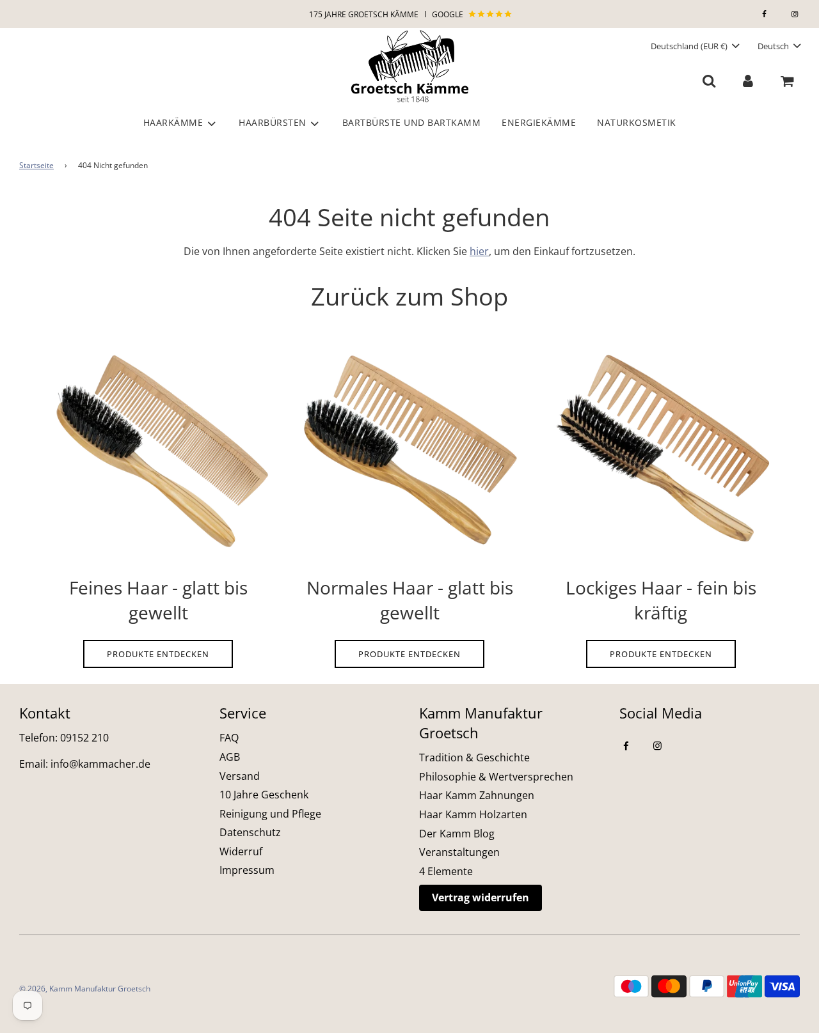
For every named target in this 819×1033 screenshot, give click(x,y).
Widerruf (240, 851)
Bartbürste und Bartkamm (411, 122)
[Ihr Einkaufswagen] (788, 80)
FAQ (229, 738)
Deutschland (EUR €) (690, 46)
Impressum (246, 870)
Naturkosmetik (636, 122)
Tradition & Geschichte (474, 757)
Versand (239, 776)
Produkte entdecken (158, 654)
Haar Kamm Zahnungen (476, 795)
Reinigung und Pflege (270, 814)
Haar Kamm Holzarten (473, 814)
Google (448, 14)
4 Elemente (446, 871)
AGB (229, 757)
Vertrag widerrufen (480, 897)
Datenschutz (250, 832)
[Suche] (709, 80)
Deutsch (774, 46)
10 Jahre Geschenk (263, 795)
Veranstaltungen (459, 852)
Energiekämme (539, 122)
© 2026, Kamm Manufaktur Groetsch (84, 988)
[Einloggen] (747, 80)
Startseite (36, 165)
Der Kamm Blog (457, 834)
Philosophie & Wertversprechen (496, 777)
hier (479, 251)
